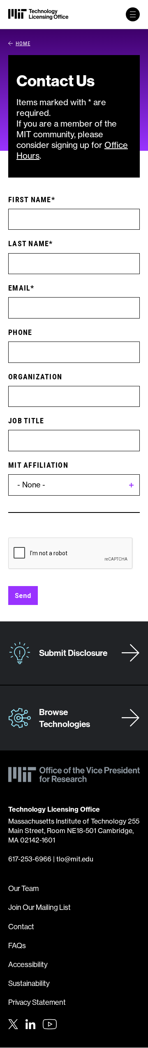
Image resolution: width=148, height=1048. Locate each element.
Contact (21, 926)
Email (19, 288)
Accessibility (28, 964)
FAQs (17, 945)
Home (23, 43)
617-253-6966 (29, 859)
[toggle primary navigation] (133, 14)
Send (23, 595)
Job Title (26, 420)
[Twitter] (13, 1023)
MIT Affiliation (38, 465)
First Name (29, 199)
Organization (35, 376)
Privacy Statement (37, 1002)
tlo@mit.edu (74, 859)
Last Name (28, 243)
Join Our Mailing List (39, 907)
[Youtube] (50, 1024)
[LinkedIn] (30, 1023)
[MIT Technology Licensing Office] (38, 14)
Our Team (23, 888)
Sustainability (29, 983)
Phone (20, 332)
